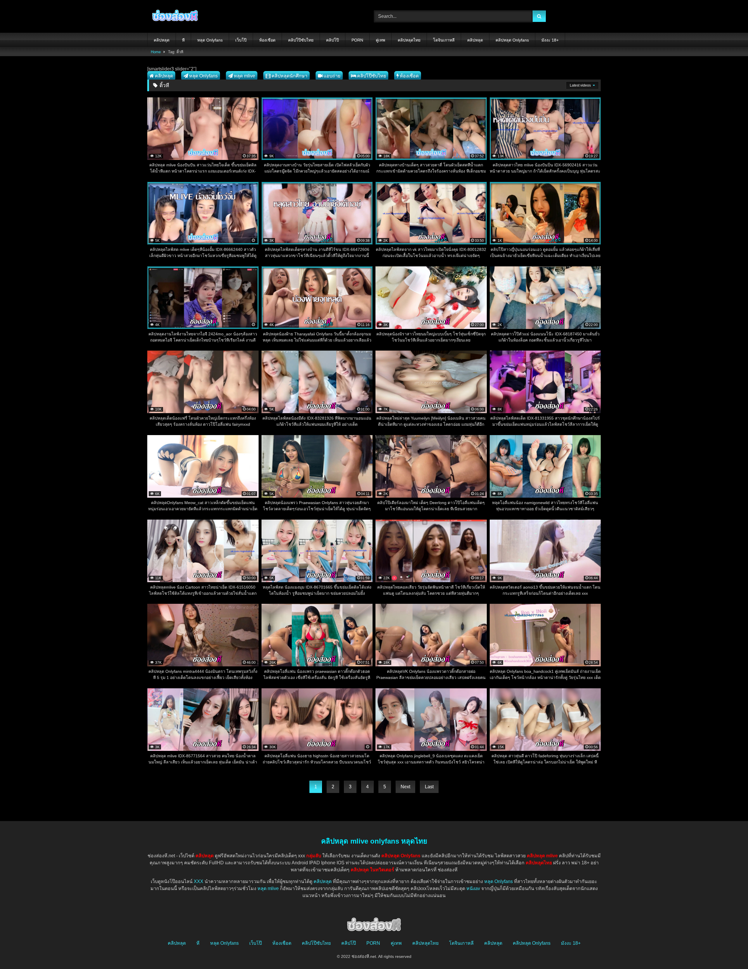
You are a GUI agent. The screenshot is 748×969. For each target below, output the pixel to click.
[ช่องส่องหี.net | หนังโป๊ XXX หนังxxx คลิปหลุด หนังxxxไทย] (173, 16)
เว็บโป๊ (241, 40)
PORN (357, 40)
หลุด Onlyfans (210, 40)
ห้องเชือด (267, 40)
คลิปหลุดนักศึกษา (289, 75)
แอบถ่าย (331, 75)
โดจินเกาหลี (444, 40)
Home (156, 52)
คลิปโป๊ (332, 40)
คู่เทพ (380, 40)
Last (429, 786)
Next (405, 786)
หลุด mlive (244, 75)
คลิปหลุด (161, 40)
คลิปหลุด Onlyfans (512, 40)
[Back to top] (729, 951)
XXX (198, 881)
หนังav (473, 888)
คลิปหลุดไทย (409, 40)
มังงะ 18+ (550, 40)
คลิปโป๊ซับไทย (301, 40)
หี (183, 40)
